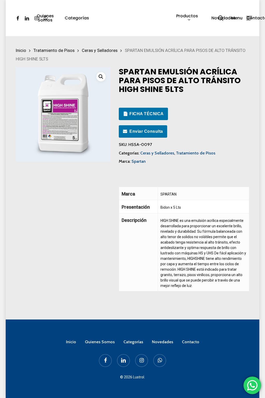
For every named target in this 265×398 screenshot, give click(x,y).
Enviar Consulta (146, 131)
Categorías (133, 341)
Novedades (162, 341)
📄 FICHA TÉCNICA (143, 114)
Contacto (190, 341)
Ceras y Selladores (99, 50)
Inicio (21, 50)
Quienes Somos (100, 341)
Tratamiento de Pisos (54, 50)
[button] (241, 18)
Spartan (138, 161)
